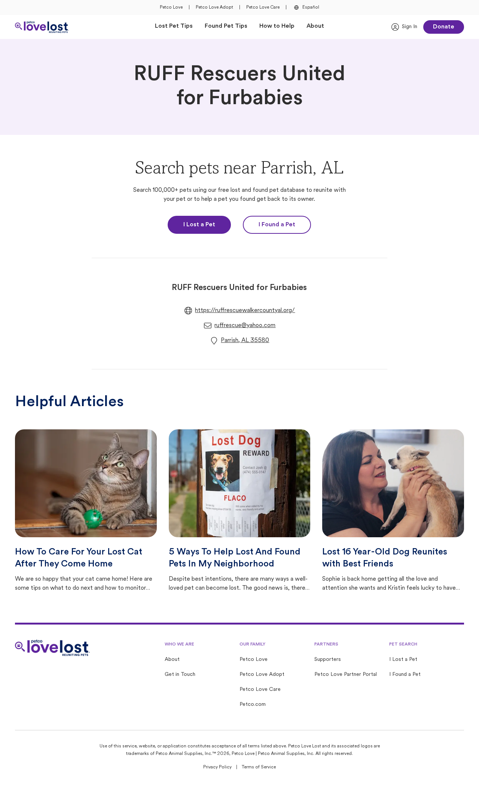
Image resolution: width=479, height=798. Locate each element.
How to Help (277, 26)
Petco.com (253, 704)
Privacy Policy (217, 767)
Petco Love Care (263, 7)
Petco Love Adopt (214, 7)
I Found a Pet (277, 225)
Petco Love (171, 7)
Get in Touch (180, 674)
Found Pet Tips (226, 26)
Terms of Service (259, 767)
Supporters (327, 659)
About (315, 26)
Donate (443, 27)
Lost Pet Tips (174, 26)
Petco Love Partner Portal (345, 674)
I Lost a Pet (199, 225)
